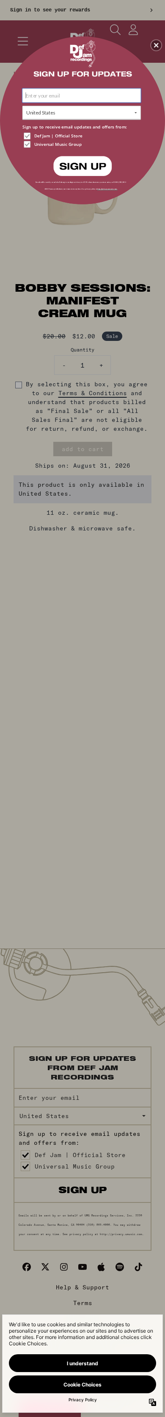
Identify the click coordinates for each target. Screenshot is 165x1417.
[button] (156, 45)
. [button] (82, 165)
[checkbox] (82, 135)
